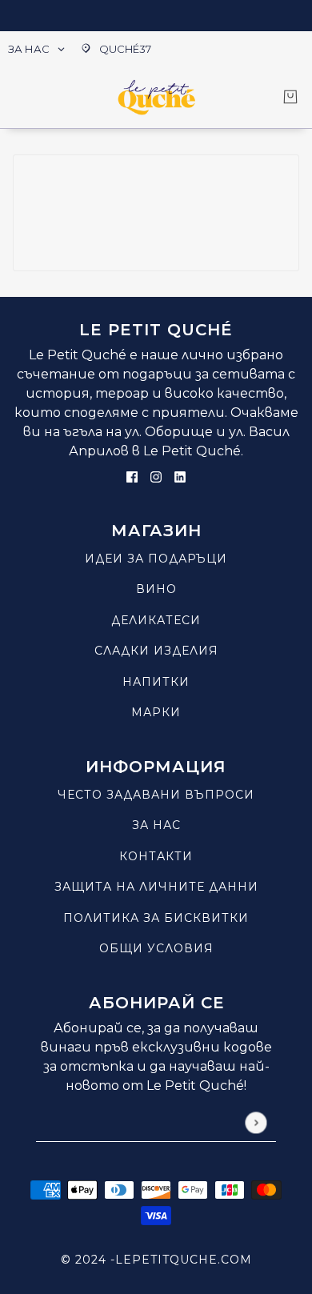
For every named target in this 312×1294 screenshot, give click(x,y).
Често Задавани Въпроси (156, 794)
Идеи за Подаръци (156, 558)
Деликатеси (156, 620)
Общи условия (156, 948)
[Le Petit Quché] (156, 97)
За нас (156, 825)
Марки (156, 712)
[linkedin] (180, 476)
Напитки (156, 682)
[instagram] (156, 476)
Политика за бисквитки (156, 918)
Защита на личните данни (156, 886)
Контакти (156, 856)
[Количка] (290, 97)
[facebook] (132, 476)
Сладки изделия (156, 650)
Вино (156, 589)
